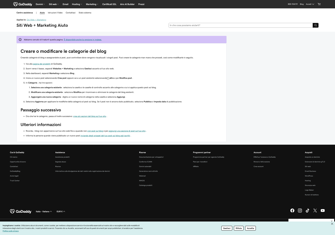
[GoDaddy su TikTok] (307, 212)
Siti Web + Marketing (36, 20)
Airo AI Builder (127, 4)
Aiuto (42, 13)
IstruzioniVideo (55, 13)
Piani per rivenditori (200, 162)
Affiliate (196, 166)
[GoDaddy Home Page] (21, 211)
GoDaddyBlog (15, 171)
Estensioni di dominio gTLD (315, 162)
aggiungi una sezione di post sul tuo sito (127, 131)
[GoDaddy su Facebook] (292, 212)
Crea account (259, 166)
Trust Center (15, 180)
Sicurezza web (310, 185)
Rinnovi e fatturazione (262, 162)
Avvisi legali (14, 176)
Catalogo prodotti (145, 185)
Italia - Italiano (42, 211)
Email (65, 4)
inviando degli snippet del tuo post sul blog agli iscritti (105, 136)
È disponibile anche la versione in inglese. (83, 40)
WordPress (309, 176)
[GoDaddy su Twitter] (315, 212)
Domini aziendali (145, 166)
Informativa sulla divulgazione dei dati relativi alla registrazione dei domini (82, 171)
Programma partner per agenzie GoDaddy (208, 157)
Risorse (58, 166)
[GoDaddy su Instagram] (300, 212)
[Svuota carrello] (319, 4)
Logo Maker (309, 190)
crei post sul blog (95, 131)
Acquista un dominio (312, 157)
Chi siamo (13, 157)
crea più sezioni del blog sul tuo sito (89, 116)
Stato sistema (85, 13)
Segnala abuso (60, 162)
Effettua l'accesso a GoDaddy (265, 157)
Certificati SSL (109, 4)
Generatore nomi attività (148, 171)
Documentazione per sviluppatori (151, 157)
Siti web (308, 166)
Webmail (142, 176)
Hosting (308, 180)
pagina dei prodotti (42, 64)
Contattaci (71, 13)
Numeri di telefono (312, 195)
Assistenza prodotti (62, 157)
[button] (331, 221)
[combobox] (241, 25)
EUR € (60, 211)
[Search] (316, 25)
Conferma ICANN (145, 162)
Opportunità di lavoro (18, 162)
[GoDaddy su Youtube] (322, 212)
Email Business (310, 171)
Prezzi (141, 4)
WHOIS (142, 180)
